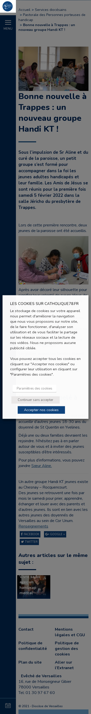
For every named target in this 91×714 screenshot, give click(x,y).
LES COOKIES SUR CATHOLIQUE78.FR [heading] (44, 303)
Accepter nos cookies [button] (41, 410)
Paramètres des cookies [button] (34, 388)
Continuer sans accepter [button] (35, 400)
